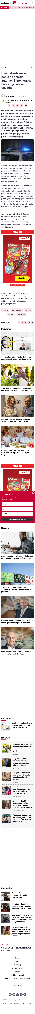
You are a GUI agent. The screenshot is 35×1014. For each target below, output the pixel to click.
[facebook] (21, 994)
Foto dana (17, 796)
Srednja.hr (17, 982)
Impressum (17, 961)
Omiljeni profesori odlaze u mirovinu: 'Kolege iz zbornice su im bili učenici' (15, 420)
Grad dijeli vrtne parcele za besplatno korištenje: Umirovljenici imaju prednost (16, 389)
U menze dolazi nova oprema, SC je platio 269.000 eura (20, 895)
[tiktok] (17, 994)
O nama (17, 958)
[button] (33, 258)
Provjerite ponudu (17, 285)
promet (10, 314)
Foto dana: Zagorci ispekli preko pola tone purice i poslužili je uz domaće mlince (21, 790)
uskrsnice (5, 951)
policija (28, 310)
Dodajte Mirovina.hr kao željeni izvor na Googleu (18, 101)
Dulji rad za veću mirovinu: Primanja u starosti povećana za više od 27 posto (21, 762)
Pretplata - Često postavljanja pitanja (17, 978)
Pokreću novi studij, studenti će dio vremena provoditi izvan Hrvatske (21, 906)
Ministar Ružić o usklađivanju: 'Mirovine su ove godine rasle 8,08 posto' (16, 653)
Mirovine (16, 768)
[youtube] (10, 994)
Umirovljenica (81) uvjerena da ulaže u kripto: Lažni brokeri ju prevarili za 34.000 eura (22, 804)
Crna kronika (18, 810)
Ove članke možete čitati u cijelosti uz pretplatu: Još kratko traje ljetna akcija (16, 358)
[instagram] (13, 994)
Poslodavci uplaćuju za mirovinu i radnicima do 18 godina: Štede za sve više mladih (22, 818)
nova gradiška (16, 310)
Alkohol (5, 310)
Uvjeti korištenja (17, 968)
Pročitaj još (6, 888)
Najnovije (5, 738)
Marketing (17, 965)
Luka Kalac (10, 96)
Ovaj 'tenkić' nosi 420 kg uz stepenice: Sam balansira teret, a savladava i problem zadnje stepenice (22, 918)
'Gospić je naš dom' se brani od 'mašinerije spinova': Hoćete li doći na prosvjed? (16, 589)
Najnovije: (4, 7)
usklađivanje (7, 948)
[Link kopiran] (29, 322)
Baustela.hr (17, 985)
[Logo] (8, 3)
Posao (17, 971)
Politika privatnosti (17, 975)
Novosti (7, 68)
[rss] (24, 994)
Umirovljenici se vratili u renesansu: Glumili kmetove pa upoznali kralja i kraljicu (15, 453)
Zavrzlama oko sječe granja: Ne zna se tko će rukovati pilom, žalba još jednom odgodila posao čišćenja (21, 931)
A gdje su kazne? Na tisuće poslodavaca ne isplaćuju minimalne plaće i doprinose (17, 557)
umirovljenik (21, 314)
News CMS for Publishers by (17, 1004)
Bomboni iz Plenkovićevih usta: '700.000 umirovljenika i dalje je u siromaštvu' (17, 622)
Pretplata (25, 3)
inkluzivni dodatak (23, 948)
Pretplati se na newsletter (17, 519)
